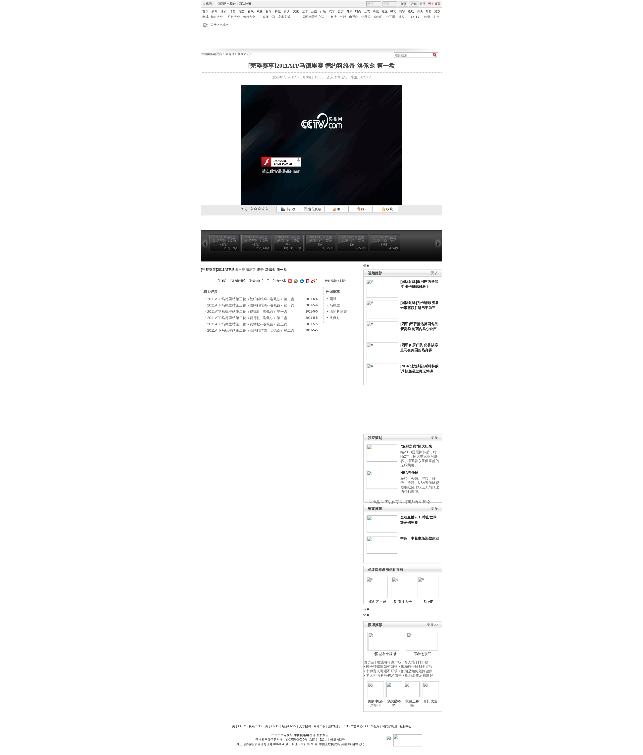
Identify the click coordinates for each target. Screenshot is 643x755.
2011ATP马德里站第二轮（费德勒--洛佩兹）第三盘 (247, 324)
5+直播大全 (403, 602)
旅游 (341, 11)
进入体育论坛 (337, 77)
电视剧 (353, 17)
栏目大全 (234, 17)
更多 (434, 273)
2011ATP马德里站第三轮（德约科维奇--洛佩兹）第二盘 (250, 299)
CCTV (415, 17)
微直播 (382, 662)
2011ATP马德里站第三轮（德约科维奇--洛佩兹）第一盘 (250, 305)
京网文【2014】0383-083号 (327, 739)
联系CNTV (289, 726)
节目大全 (249, 17)
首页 (205, 11)
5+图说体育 (390, 502)
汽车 (332, 11)
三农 (367, 11)
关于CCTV (239, 726)
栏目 (437, 17)
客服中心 (405, 726)
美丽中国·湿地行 (375, 703)
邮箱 (428, 11)
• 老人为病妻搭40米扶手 (383, 675)
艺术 (305, 11)
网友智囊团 (389, 726)
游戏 (437, 11)
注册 (414, 4)
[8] (263, 208)
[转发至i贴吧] (307, 281)
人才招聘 (305, 726)
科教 (278, 11)
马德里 (335, 305)
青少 (287, 11)
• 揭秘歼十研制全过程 (416, 666)
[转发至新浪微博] (312, 281)
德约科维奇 (338, 311)
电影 (343, 17)
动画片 (378, 17)
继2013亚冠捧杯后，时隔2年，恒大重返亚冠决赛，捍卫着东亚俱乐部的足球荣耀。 (419, 458)
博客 (402, 11)
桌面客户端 (377, 602)
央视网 (207, 4)
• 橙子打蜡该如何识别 (381, 666)
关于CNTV (272, 726)
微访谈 (369, 662)
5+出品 (374, 502)
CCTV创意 (372, 726)
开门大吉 (430, 701)
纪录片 (365, 17)
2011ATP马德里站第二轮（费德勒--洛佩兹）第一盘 (247, 311)
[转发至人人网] (301, 281)
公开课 (390, 17)
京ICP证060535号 (295, 739)
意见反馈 (314, 209)
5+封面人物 (409, 502)
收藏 (389, 209)
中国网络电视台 (225, 4)
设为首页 (434, 4)
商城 (376, 11)
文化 (296, 11)
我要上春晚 (412, 703)
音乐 (269, 11)
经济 (224, 11)
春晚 (251, 11)
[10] (267, 208)
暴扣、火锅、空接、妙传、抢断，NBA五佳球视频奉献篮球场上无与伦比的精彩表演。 (419, 485)
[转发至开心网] (289, 281)
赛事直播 (284, 17)
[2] (252, 208)
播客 (401, 17)
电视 (205, 17)
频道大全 (217, 17)
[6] (259, 208)
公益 (314, 11)
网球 (333, 299)
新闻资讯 (244, 54)
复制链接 (238, 281)
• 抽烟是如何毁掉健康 (416, 671)
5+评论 (424, 502)
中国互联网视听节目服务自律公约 (341, 744)
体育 (233, 11)
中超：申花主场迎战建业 (419, 538)
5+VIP (428, 602)
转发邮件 (256, 281)
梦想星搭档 (394, 703)
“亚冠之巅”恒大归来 (416, 446)
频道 (427, 17)
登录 (403, 4)
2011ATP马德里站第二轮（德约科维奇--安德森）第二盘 (250, 330)
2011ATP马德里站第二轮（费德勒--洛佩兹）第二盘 (247, 318)
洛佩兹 (335, 318)
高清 (334, 17)
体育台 (229, 54)
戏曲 (260, 11)
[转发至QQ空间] (295, 281)
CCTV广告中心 (353, 726)
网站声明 (319, 726)
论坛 (411, 11)
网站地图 (245, 4)
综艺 (242, 11)
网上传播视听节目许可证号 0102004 (260, 744)
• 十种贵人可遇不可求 (381, 671)
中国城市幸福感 (383, 654)
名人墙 (409, 662)
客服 (423, 4)
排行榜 (290, 209)
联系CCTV (256, 726)
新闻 (214, 11)
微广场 (396, 662)
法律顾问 (334, 726)
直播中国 (269, 17)
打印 (222, 281)
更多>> (432, 625)
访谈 (420, 11)
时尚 (358, 11)
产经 (323, 11)
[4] (255, 208)
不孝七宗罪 (422, 654)
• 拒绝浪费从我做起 (418, 675)
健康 (349, 11)
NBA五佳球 (409, 473)
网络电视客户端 (313, 17)
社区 (385, 11)
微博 (393, 11)
